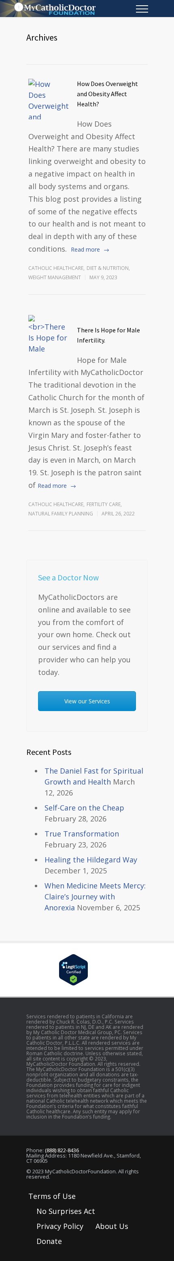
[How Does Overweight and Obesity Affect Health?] (48, 99)
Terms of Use (52, 1196)
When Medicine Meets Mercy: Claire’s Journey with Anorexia (95, 896)
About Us (111, 1226)
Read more (85, 249)
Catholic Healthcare (55, 268)
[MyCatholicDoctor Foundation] (81, 8)
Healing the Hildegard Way (91, 859)
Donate (49, 1241)
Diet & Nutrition (108, 268)
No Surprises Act (65, 1211)
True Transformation (82, 834)
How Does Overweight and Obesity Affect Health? (107, 94)
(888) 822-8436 (62, 1150)
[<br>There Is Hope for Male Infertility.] (48, 335)
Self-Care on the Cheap (84, 808)
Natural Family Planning (60, 513)
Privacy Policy (59, 1226)
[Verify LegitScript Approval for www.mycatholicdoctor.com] (87, 970)
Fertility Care (104, 504)
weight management (54, 277)
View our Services (87, 701)
